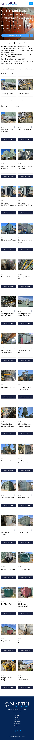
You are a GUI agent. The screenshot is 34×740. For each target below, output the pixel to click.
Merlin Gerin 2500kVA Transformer (8, 204)
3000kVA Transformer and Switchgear (23, 679)
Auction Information (26, 69)
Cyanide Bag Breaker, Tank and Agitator (8, 462)
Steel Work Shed (23, 498)
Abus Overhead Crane (24, 94)
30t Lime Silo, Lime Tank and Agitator (24, 425)
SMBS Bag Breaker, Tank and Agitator (24, 388)
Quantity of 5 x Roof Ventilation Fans (24, 315)
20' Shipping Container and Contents (23, 462)
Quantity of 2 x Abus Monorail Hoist (7, 315)
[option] (8, 87)
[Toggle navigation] (31, 3)
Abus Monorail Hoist (8, 387)
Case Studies (17, 723)
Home (17, 715)
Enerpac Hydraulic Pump (7, 679)
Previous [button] (3, 88)
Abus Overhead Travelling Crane (6, 351)
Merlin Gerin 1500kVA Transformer (25, 204)
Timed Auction (8, 8)
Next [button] (30, 88)
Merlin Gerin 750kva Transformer (25, 167)
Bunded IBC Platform (8, 569)
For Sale (17, 719)
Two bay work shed (7, 498)
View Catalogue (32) (15, 35)
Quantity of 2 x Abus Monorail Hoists (24, 278)
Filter (6, 106)
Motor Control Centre (8, 240)
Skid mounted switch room (25, 241)
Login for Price (8, 139)
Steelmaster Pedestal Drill (24, 642)
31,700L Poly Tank (24, 569)
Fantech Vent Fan (7, 277)
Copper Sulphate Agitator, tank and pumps (7, 425)
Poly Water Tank (6, 604)
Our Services (17, 721)
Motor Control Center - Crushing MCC (8, 167)
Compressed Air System (6, 533)
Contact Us (17, 726)
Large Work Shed (6, 641)
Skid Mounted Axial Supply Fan (8, 94)
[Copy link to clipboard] (10, 43)
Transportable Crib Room (24, 351)
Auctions (17, 717)
